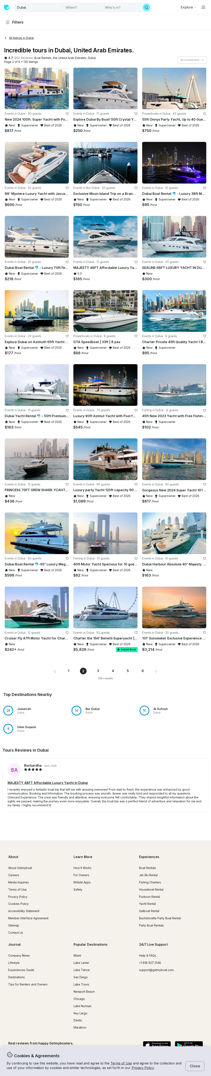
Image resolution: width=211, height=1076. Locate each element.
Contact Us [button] (15, 932)
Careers (13, 875)
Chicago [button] (79, 999)
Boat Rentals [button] (147, 868)
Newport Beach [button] (84, 991)
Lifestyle (14, 962)
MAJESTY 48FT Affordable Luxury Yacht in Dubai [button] (48, 783)
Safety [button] (78, 889)
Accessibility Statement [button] (23, 911)
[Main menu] (203, 7)
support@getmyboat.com (156, 970)
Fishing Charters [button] (150, 882)
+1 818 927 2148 (150, 962)
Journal (14, 944)
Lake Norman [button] (82, 1006)
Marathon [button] (80, 1027)
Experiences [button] (149, 857)
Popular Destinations (91, 944)
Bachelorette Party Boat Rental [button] (160, 918)
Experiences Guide (21, 970)
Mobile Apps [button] (82, 882)
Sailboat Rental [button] (149, 911)
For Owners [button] (81, 875)
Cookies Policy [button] (18, 903)
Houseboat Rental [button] (151, 889)
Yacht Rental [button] (147, 903)
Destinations (16, 977)
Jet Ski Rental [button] (148, 875)
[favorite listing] (67, 113)
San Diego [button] (81, 977)
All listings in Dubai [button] (21, 38)
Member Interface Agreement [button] (28, 918)
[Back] (10, 88)
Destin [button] (78, 1020)
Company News (19, 955)
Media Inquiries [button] (18, 882)
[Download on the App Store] (157, 1045)
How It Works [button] (82, 868)
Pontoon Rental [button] (149, 896)
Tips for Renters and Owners (28, 984)
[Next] (64, 88)
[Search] (146, 7)
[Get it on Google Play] (189, 1045)
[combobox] (38, 7)
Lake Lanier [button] (81, 962)
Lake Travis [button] (81, 984)
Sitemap (13, 925)
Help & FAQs (147, 955)
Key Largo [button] (80, 1013)
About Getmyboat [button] (20, 868)
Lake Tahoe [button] (82, 970)
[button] (42, 58)
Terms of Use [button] (121, 1063)
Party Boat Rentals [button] (151, 925)
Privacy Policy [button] (143, 1068)
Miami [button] (77, 955)
